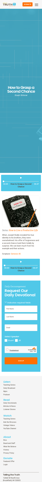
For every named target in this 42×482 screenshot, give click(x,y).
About (7, 437)
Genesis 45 (16, 254)
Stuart (11, 340)
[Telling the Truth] (9, 4)
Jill (19, 340)
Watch (7, 415)
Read (6, 400)
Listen (6, 382)
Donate (7, 458)
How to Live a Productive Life (23, 230)
